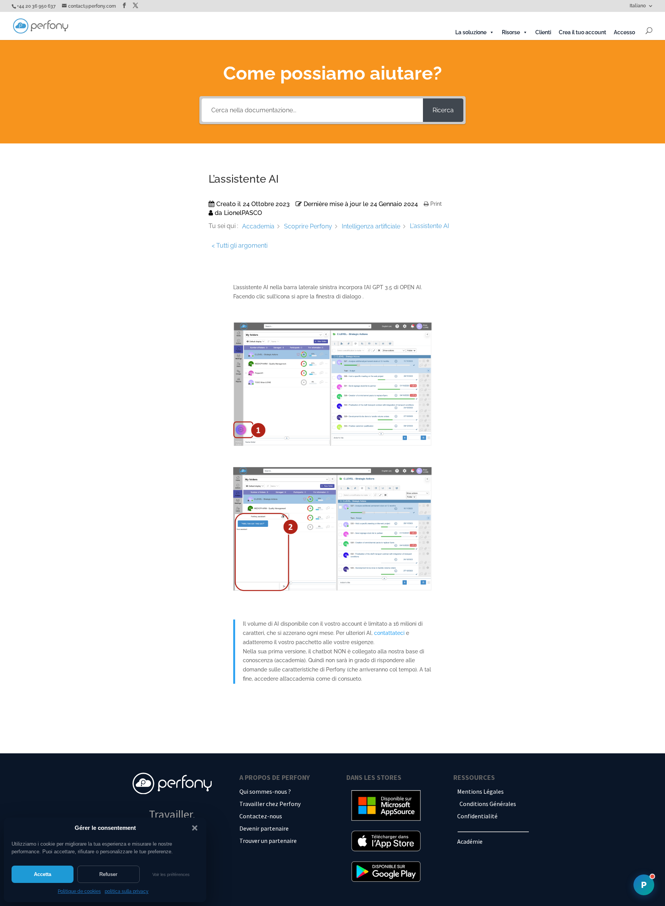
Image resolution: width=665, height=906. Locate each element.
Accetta (42, 874)
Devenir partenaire (264, 828)
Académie (470, 841)
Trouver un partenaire (268, 840)
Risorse (511, 32)
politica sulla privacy (127, 891)
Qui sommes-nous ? (265, 791)
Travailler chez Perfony (270, 804)
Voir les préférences (171, 874)
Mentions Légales (480, 791)
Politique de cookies (79, 891)
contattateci (389, 633)
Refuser (108, 874)
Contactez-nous (260, 816)
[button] (195, 828)
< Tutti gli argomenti (239, 245)
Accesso (624, 32)
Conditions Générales (487, 804)
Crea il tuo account (582, 32)
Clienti (543, 32)
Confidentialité (477, 816)
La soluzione (470, 32)
